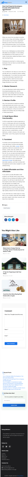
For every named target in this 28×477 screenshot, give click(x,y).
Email (6, 335)
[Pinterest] (9, 446)
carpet (17, 146)
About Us (4, 455)
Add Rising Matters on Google (9, 469)
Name (6, 329)
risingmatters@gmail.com (8, 467)
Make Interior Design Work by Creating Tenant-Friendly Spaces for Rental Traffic (13, 249)
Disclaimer (4, 458)
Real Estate (6, 15)
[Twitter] (6, 446)
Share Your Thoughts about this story (14, 314)
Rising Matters (20, 475)
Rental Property (7, 208)
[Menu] (26, 2)
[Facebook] (3, 446)
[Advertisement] (12, 361)
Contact (3, 453)
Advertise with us (5, 459)
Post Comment (11, 343)
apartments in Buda (7, 160)
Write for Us (4, 456)
